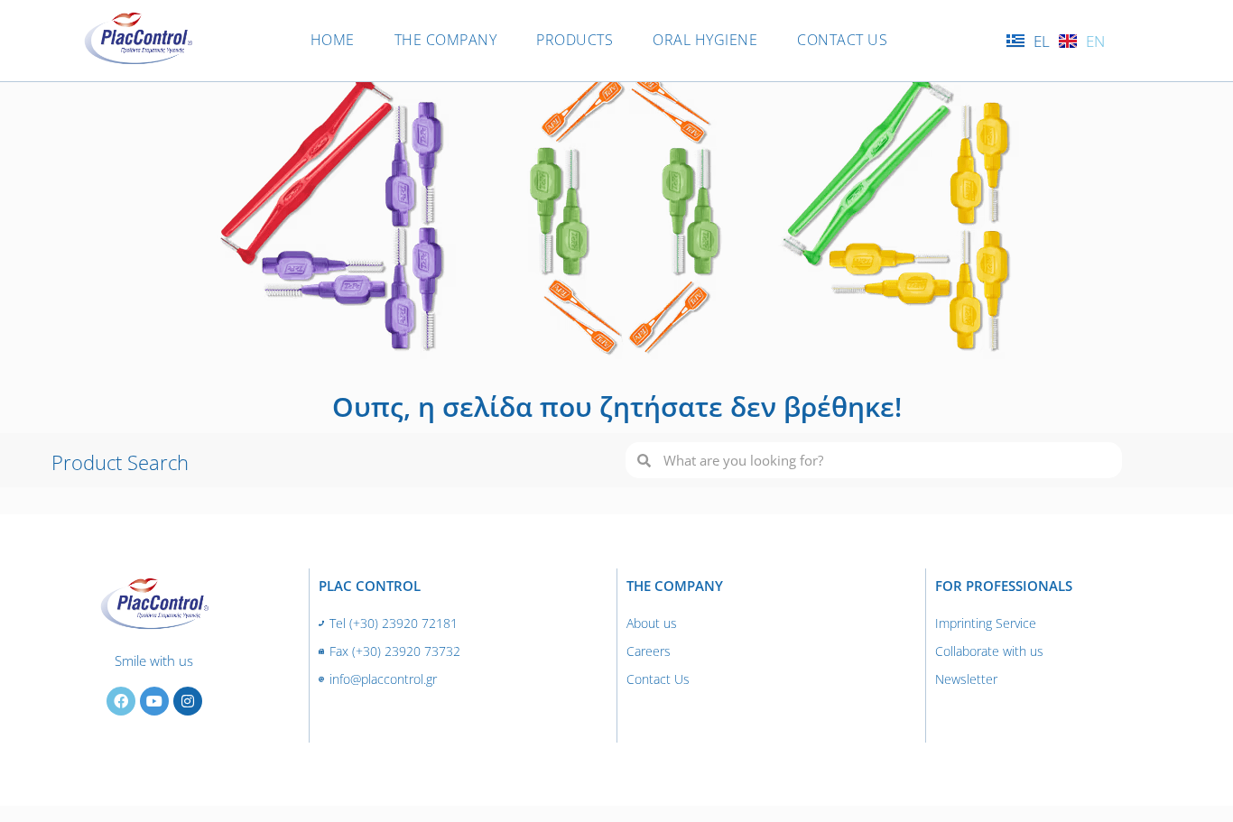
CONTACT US (842, 40)
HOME (333, 40)
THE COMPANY (445, 40)
